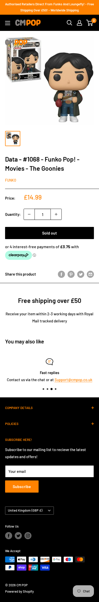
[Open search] (69, 23)
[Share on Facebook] (61, 274)
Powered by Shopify (19, 591)
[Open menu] (7, 23)
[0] (90, 23)
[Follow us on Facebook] (8, 535)
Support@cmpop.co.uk (73, 379)
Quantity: (13, 214)
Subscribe (22, 486)
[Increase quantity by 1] (56, 214)
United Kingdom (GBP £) (25, 510)
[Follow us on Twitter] (18, 535)
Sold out (49, 232)
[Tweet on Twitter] (80, 274)
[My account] (79, 23)
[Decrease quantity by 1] (29, 214)
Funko (10, 180)
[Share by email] (90, 274)
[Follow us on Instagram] (27, 535)
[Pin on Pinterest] (71, 274)
